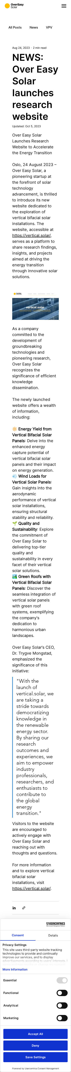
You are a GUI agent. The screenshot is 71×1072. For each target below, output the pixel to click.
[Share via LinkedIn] (14, 908)
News (34, 27)
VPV (49, 27)
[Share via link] (24, 908)
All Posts (15, 27)
